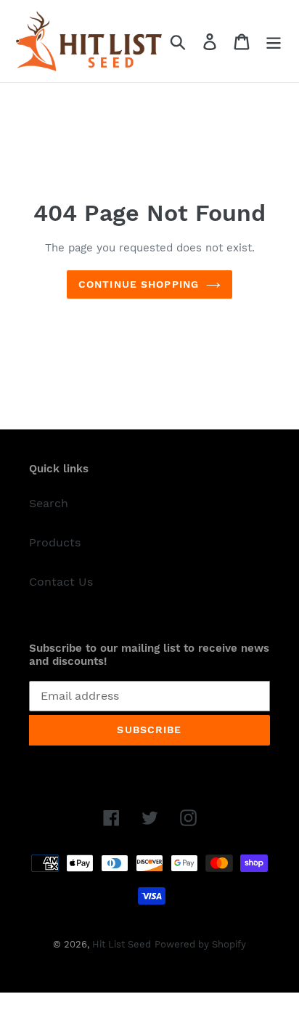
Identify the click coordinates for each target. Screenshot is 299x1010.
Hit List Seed (121, 944)
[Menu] (274, 41)
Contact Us (61, 582)
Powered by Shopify (200, 944)
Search (48, 503)
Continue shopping (138, 284)
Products (55, 542)
